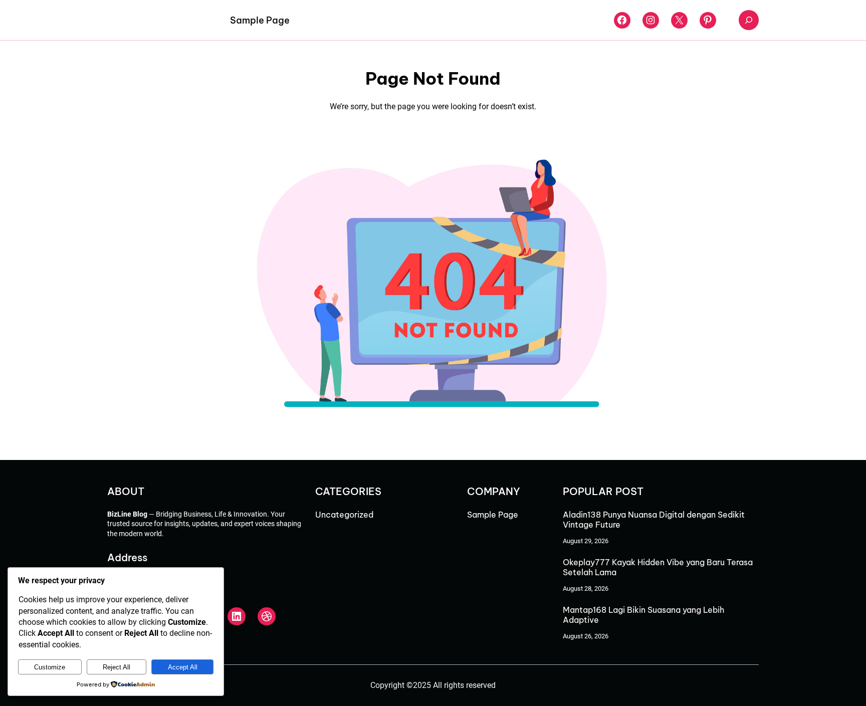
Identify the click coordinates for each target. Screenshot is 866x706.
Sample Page (260, 20)
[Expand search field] (749, 20)
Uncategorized (344, 515)
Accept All (182, 667)
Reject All (116, 667)
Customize (49, 667)
